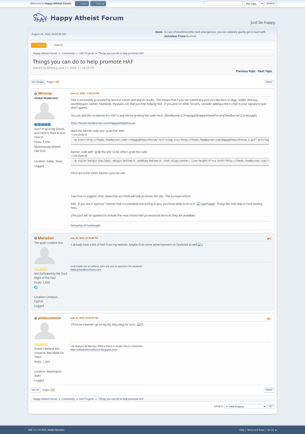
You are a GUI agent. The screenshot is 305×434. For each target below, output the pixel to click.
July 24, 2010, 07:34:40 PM (84, 237)
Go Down (38, 82)
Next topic (265, 71)
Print (269, 82)
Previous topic (246, 71)
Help (241, 429)
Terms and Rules (256, 429)
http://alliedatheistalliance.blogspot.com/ (94, 349)
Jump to (218, 406)
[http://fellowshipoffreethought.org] (36, 156)
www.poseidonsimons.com (86, 269)
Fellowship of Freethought (85, 225)
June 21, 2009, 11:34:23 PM (85, 93)
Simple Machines (56, 430)
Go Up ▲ (272, 429)
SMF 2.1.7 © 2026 (37, 430)
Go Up (35, 389)
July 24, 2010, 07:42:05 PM (84, 317)
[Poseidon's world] (36, 292)
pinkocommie (49, 318)
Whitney (45, 93)
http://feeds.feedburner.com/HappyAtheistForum (103, 123)
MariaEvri (46, 238)
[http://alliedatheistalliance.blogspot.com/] (36, 366)
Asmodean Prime (174, 36)
